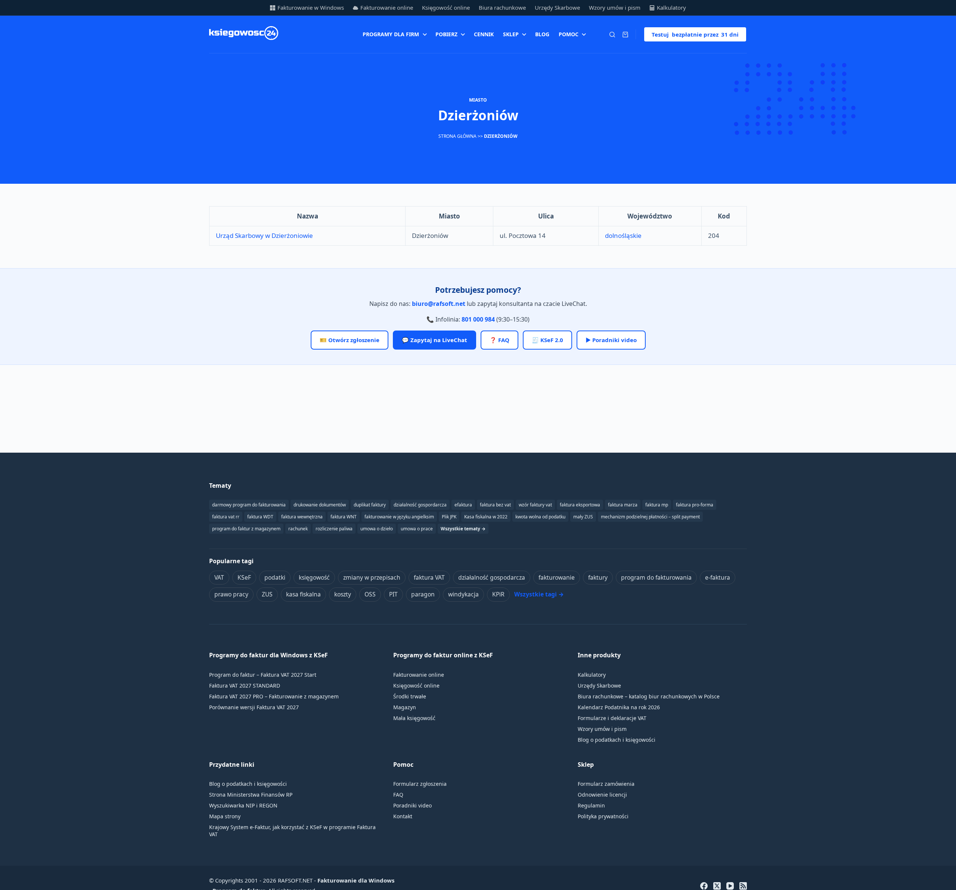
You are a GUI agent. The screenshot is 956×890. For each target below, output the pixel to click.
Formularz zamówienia (606, 783)
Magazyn (404, 707)
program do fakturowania (656, 577)
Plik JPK (449, 517)
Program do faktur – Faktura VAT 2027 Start (262, 674)
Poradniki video (412, 805)
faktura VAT (429, 577)
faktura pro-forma (694, 505)
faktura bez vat (495, 505)
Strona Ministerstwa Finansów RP (250, 794)
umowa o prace (417, 528)
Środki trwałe (409, 696)
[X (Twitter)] (717, 886)
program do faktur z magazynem (246, 528)
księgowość (314, 577)
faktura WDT (260, 517)
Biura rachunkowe (502, 7)
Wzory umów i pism (614, 7)
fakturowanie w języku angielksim (399, 517)
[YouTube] (730, 886)
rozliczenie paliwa (334, 528)
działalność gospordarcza (420, 505)
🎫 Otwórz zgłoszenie (349, 340)
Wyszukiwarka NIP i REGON (243, 805)
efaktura (463, 505)
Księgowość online (446, 7)
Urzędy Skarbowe (557, 7)
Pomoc (568, 34)
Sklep (511, 34)
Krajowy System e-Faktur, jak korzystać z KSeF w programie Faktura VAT (292, 831)
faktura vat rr (225, 517)
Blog (542, 34)
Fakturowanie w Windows (310, 7)
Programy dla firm (391, 34)
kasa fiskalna (303, 594)
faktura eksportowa (580, 505)
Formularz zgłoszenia (420, 783)
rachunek (298, 528)
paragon (423, 594)
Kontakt (402, 816)
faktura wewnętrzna (302, 517)
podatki (274, 577)
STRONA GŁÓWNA (457, 136)
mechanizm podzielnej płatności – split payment (650, 517)
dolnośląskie (623, 235)
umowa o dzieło (376, 528)
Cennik (484, 34)
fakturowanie (556, 577)
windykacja (463, 594)
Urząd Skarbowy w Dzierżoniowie (264, 235)
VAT (219, 577)
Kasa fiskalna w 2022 (486, 517)
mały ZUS (583, 517)
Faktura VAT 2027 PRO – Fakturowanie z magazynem (274, 696)
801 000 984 (478, 319)
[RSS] (743, 886)
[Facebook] (704, 886)
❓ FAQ (499, 340)
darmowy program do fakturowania (249, 505)
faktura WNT (343, 517)
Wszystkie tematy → (463, 528)
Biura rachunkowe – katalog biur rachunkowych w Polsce (649, 696)
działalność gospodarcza (491, 577)
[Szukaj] (612, 34)
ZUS (267, 594)
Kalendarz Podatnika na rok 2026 (619, 707)
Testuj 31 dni (695, 34)
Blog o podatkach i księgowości (616, 739)
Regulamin (591, 805)
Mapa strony (224, 816)
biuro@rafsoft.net (438, 304)
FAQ (398, 794)
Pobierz (446, 34)
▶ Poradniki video (611, 340)
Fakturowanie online (386, 7)
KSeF (244, 577)
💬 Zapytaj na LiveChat (434, 340)
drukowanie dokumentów (320, 505)
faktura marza (622, 505)
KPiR (498, 594)
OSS (370, 594)
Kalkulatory (671, 7)
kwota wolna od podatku (540, 517)
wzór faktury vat (535, 505)
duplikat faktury (370, 505)
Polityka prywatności (603, 816)
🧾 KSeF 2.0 (547, 340)
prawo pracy (231, 594)
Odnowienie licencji (602, 794)
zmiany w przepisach (371, 577)
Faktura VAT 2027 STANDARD (244, 685)
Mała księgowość (414, 718)
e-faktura (717, 577)
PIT (393, 594)
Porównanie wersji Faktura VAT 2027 (254, 707)
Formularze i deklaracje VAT (612, 718)
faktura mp (656, 505)
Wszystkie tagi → (539, 594)
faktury (598, 577)
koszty (342, 594)
